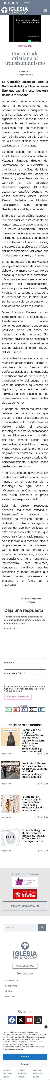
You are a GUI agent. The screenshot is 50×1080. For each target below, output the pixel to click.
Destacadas (25, 46)
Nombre (9, 663)
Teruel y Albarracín (10, 764)
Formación (10, 996)
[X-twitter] (9, 2)
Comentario (11, 628)
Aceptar (25, 1056)
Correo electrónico (14, 673)
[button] (46, 1027)
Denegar (25, 1064)
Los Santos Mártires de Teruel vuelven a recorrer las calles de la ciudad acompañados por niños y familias (34, 769)
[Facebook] (5, 2)
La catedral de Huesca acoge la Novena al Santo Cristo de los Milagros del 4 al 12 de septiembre (33, 803)
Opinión (9, 991)
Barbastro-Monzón (10, 730)
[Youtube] (12, 2)
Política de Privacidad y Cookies (7, 1073)
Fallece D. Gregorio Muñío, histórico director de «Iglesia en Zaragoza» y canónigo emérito (33, 835)
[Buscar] (42, 927)
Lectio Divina (11, 985)
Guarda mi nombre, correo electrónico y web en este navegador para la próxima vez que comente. (24, 688)
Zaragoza (7, 831)
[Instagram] (16, 2)
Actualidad (7, 797)
